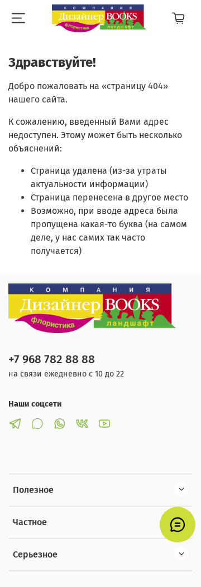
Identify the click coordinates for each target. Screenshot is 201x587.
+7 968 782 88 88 (51, 359)
